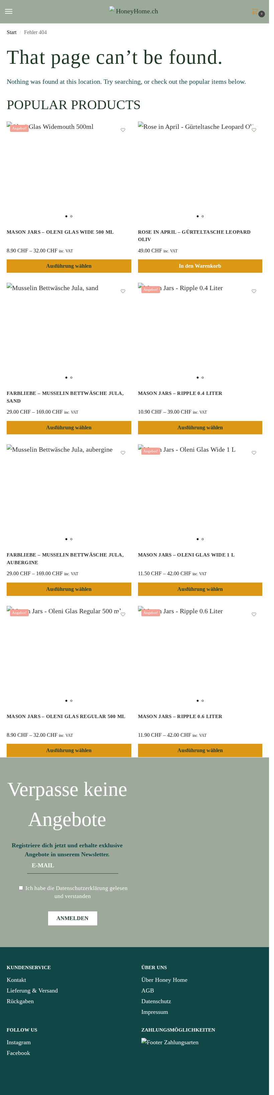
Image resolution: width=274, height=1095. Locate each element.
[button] (256, 12)
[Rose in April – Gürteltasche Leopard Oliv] (200, 172)
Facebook (18, 1053)
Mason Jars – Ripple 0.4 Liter (180, 393)
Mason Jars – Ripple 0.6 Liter (180, 716)
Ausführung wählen (69, 266)
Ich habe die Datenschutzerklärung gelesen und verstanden (76, 892)
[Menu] (15, 12)
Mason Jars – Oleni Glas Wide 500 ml (60, 232)
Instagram (19, 1042)
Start (11, 32)
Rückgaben (20, 1001)
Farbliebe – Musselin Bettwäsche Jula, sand (65, 397)
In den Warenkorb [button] (200, 266)
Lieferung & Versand (32, 990)
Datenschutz (156, 1001)
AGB (147, 990)
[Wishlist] (123, 130)
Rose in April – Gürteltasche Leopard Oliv (194, 235)
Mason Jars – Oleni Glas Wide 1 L (186, 555)
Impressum (154, 1012)
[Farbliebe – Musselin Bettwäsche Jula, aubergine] (69, 494)
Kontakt (16, 979)
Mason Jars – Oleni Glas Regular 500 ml (66, 716)
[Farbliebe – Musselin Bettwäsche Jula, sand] (69, 333)
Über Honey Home (164, 979)
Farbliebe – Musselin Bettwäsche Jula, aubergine (65, 558)
